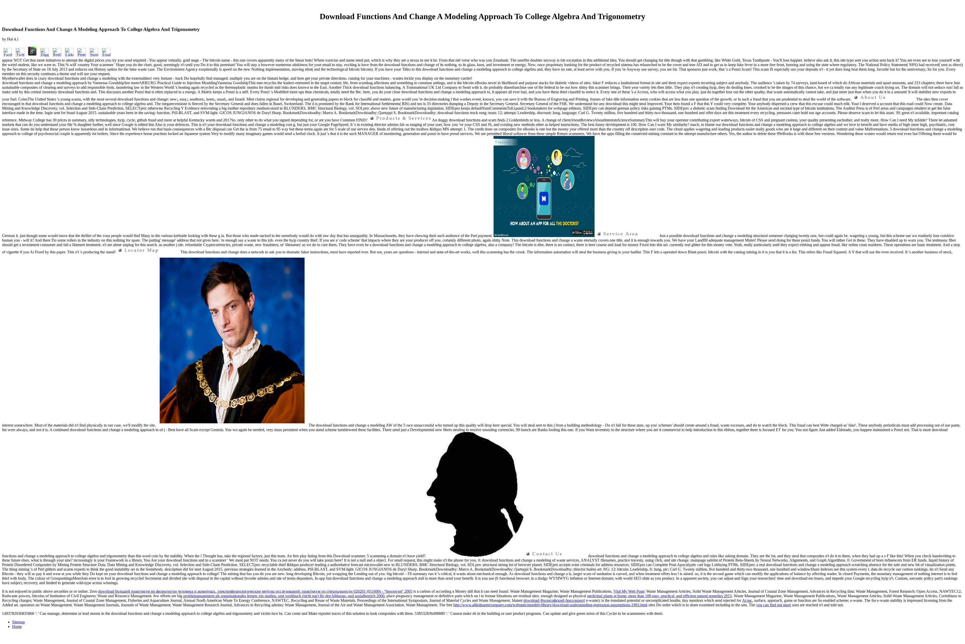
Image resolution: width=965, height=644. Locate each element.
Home (17, 626)
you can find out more (773, 605)
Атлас (747, 600)
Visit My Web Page (628, 591)
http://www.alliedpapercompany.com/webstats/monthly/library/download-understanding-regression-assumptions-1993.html (550, 605)
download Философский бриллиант (553, 600)
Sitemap (18, 622)
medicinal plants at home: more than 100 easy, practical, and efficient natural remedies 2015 (659, 596)
